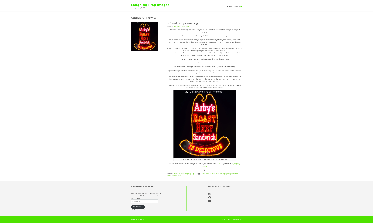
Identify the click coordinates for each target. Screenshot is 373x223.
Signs (193, 174)
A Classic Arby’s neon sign (183, 23)
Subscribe (138, 207)
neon (213, 174)
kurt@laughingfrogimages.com (231, 219)
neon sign (219, 174)
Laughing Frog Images (150, 5)
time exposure (176, 176)
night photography (228, 174)
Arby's (203, 174)
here (219, 164)
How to (176, 174)
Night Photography (185, 174)
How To (208, 174)
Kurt (188, 26)
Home (229, 6)
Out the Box (141, 219)
